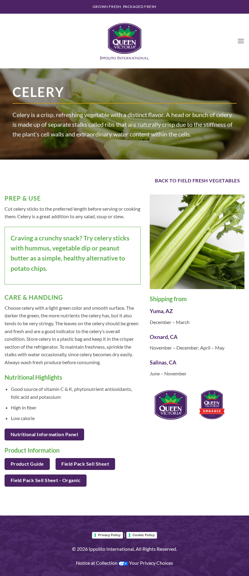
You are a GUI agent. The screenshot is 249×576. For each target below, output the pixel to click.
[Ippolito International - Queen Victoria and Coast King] (124, 41)
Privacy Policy (109, 535)
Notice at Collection (97, 563)
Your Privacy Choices (150, 563)
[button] (240, 40)
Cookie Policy (143, 535)
